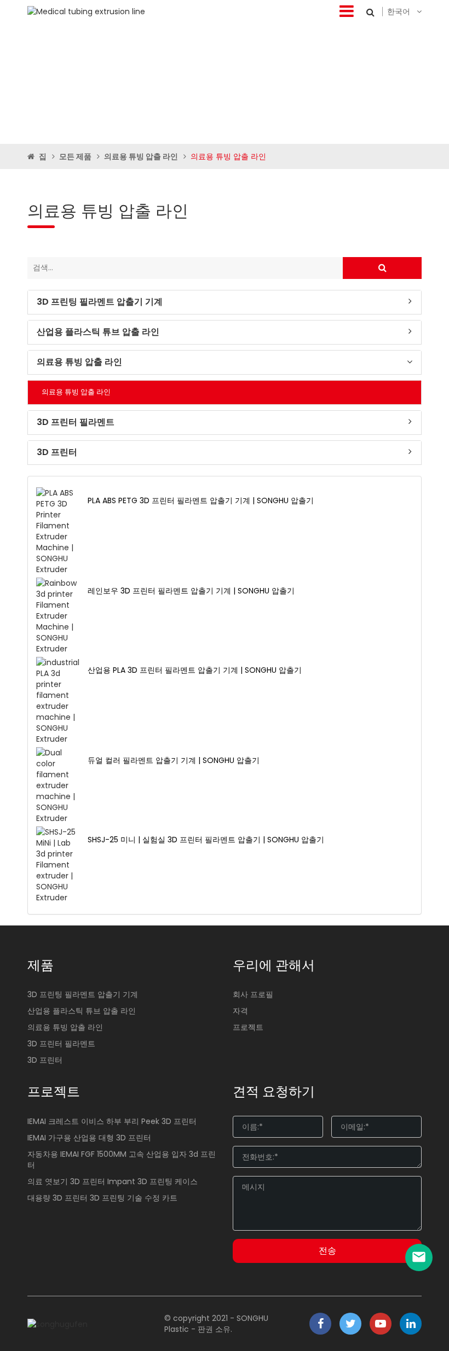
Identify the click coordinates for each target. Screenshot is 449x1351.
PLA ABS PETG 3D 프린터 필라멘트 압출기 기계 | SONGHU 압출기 (201, 500)
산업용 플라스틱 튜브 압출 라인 (98, 332)
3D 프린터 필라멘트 (75, 422)
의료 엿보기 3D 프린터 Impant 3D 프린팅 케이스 (112, 1181)
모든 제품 (75, 156)
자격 (240, 1010)
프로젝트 (248, 1027)
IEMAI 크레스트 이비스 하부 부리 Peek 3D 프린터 (112, 1121)
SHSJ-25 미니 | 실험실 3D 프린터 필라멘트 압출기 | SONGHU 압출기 (206, 839)
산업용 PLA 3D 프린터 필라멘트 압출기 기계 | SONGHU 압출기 (195, 670)
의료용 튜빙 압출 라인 (141, 156)
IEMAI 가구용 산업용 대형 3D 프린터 (89, 1137)
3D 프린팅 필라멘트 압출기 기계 (100, 302)
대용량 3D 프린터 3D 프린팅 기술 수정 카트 (102, 1197)
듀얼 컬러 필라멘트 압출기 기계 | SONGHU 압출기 (174, 760)
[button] (224, 302)
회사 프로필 (253, 994)
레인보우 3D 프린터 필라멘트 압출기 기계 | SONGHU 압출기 (191, 590)
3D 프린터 (57, 452)
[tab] (224, 302)
